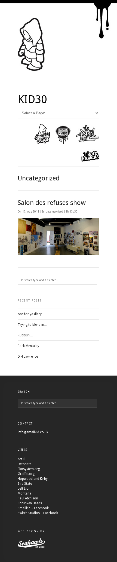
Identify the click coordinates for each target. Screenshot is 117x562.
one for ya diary (30, 314)
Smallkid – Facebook (33, 508)
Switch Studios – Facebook (38, 513)
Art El (21, 459)
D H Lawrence (28, 356)
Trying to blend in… (32, 325)
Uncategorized (54, 211)
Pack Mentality (28, 346)
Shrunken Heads (30, 503)
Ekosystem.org (29, 469)
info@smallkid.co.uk (33, 432)
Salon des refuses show (52, 203)
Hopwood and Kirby (33, 479)
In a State (25, 484)
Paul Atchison (28, 498)
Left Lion (24, 488)
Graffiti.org (26, 474)
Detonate (24, 464)
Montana (24, 493)
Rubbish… (25, 335)
